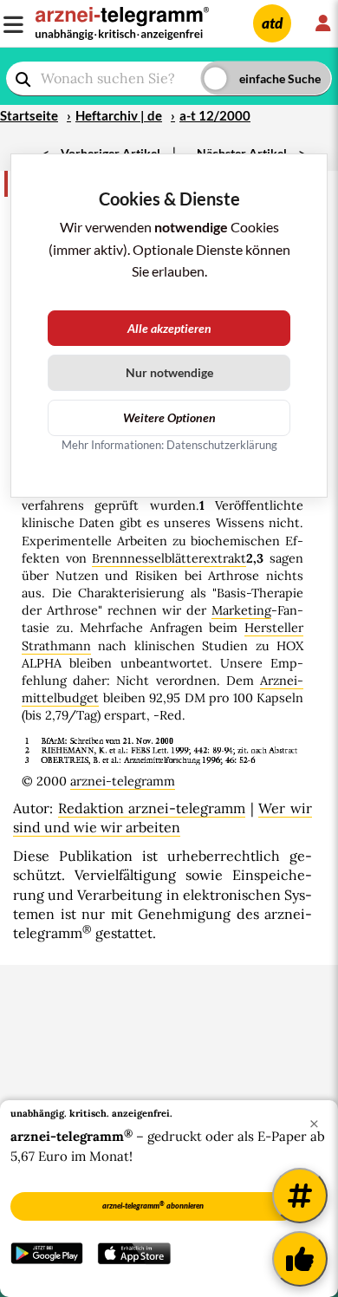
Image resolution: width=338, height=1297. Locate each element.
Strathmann (56, 646)
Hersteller (273, 627)
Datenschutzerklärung (221, 445)
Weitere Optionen (169, 417)
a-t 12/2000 (214, 115)
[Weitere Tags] (300, 1195)
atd (272, 23)
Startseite (29, 115)
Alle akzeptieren (169, 328)
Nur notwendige (169, 372)
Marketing (241, 610)
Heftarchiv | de (118, 115)
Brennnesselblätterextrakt (169, 558)
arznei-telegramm (122, 781)
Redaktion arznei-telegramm (152, 808)
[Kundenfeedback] (300, 1259)
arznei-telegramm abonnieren (153, 1205)
